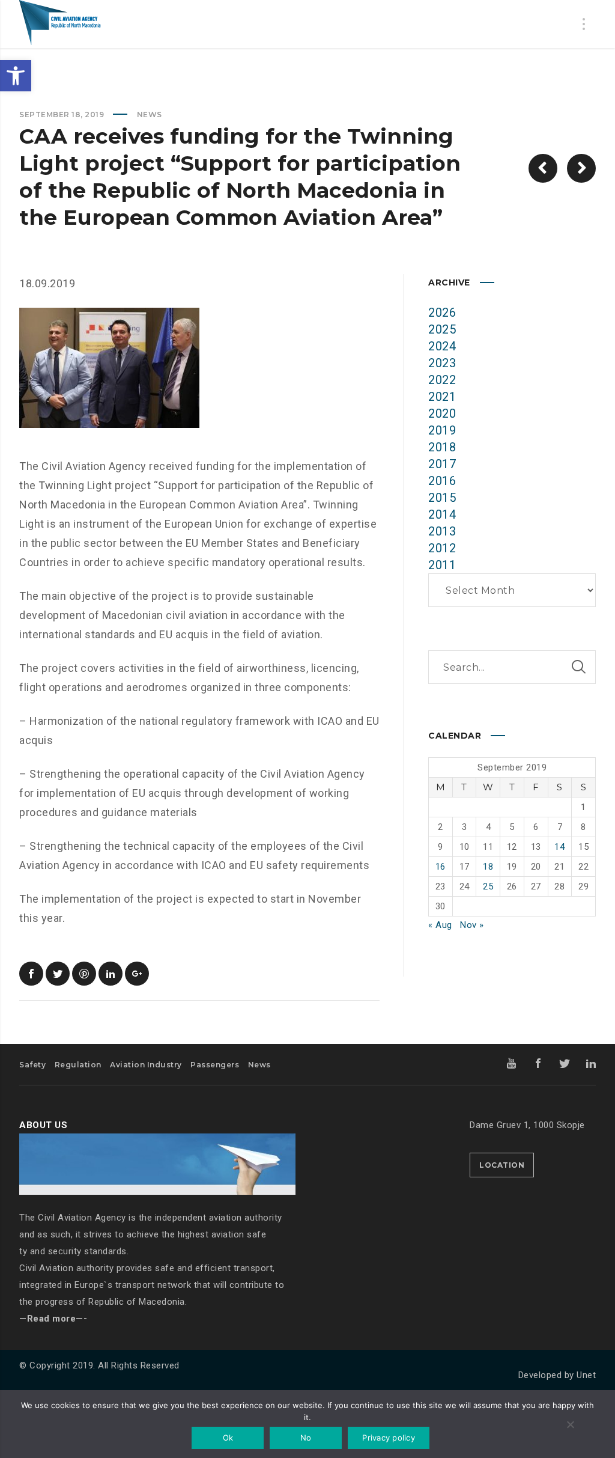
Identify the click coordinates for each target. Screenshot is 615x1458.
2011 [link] (442, 565)
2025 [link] (442, 329)
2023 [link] (442, 363)
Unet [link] (586, 1375)
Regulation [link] (78, 1064)
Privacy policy (388, 1437)
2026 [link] (442, 312)
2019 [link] (442, 430)
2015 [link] (442, 497)
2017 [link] (442, 464)
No (306, 1437)
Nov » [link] (472, 925)
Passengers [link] (214, 1064)
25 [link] (488, 886)
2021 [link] (442, 396)
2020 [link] (442, 413)
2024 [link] (442, 346)
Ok (228, 1437)
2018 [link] (442, 447)
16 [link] (440, 866)
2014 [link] (442, 514)
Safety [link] (32, 1064)
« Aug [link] (440, 925)
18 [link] (488, 866)
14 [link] (559, 846)
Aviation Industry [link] (146, 1064)
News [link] (149, 114)
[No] (570, 1425)
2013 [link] (442, 531)
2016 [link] (442, 481)
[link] (15, 75)
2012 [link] (442, 548)
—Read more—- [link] (53, 1318)
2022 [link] (442, 380)
